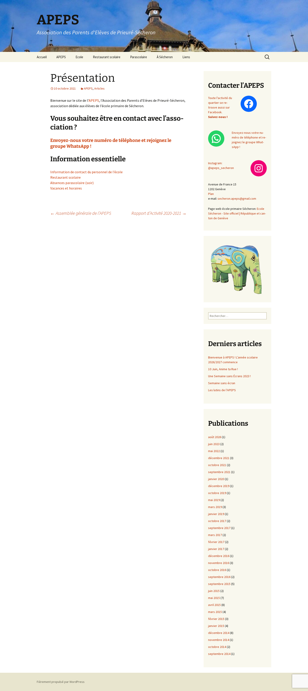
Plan (211, 194)
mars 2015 (215, 612)
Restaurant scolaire (106, 57)
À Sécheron (165, 57)
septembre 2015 (219, 584)
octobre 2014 (217, 647)
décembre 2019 (218, 486)
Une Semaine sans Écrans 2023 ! (229, 376)
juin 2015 (214, 591)
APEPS (61, 57)
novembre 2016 (218, 563)
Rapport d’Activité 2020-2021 (158, 213)
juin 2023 (214, 444)
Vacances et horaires (66, 188)
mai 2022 (214, 451)
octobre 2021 (217, 465)
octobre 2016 (217, 570)
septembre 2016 (219, 577)
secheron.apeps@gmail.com (237, 198)
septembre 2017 (219, 528)
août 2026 (214, 437)
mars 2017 (215, 535)
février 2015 (216, 619)
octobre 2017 (217, 521)
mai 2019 (214, 500)
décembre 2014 (218, 633)
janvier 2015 (216, 626)
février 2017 (216, 542)
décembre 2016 (218, 556)
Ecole (79, 57)
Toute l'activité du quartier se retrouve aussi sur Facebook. (220, 107)
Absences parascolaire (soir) (72, 182)
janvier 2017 (216, 549)
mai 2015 (214, 598)
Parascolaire (138, 57)
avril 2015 (214, 605)
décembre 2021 (218, 458)
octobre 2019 (217, 493)
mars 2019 (215, 507)
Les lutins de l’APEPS (222, 390)
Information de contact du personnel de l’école (86, 172)
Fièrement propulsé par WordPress (61, 682)
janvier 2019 (216, 514)
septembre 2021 (219, 472)
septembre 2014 (219, 654)
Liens (186, 57)
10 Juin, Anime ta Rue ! (223, 369)
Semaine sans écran (221, 383)
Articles (99, 88)
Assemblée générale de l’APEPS (80, 213)
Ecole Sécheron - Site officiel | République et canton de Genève (237, 213)
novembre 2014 (218, 640)
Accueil (42, 57)
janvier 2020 (216, 479)
